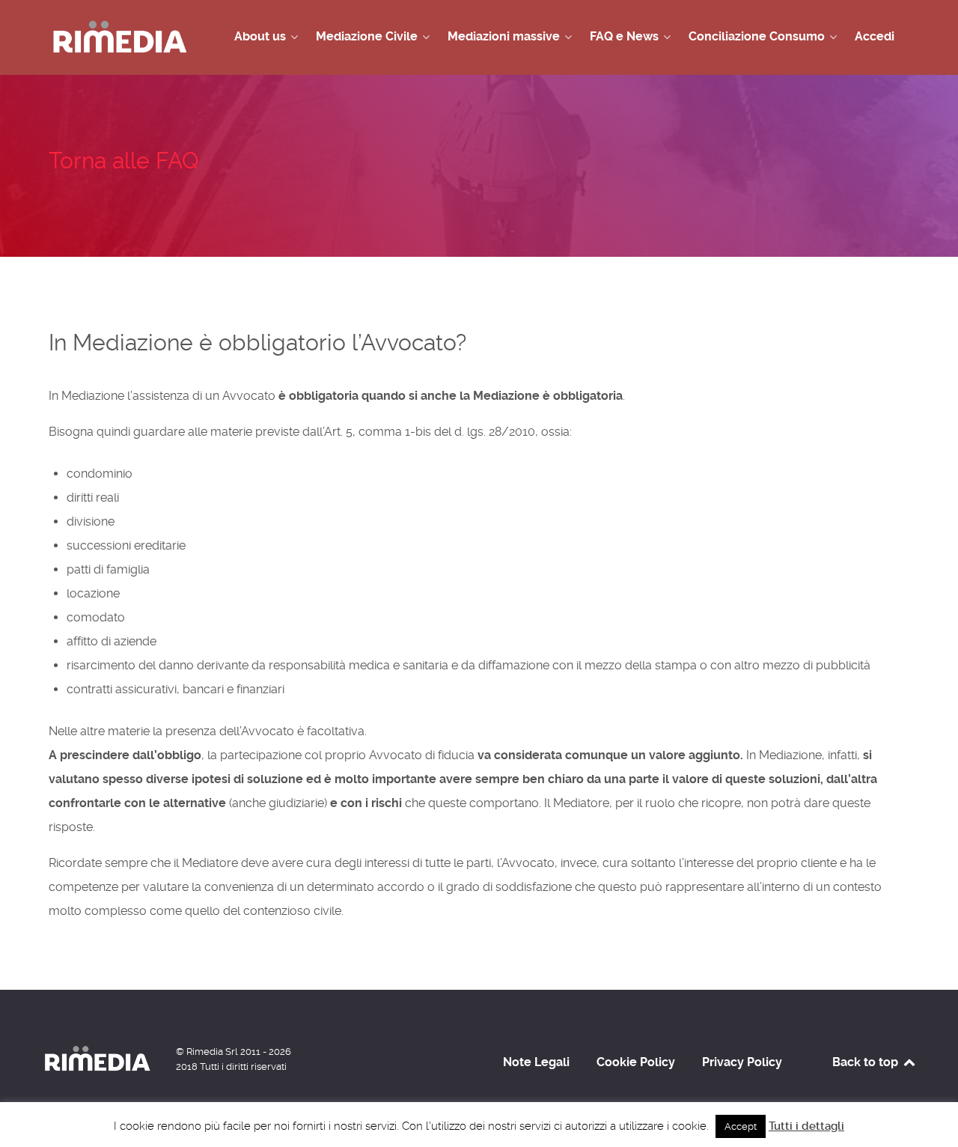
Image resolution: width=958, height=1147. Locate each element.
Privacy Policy (742, 1062)
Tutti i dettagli (806, 1126)
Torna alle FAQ (123, 160)
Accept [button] (740, 1126)
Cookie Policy (636, 1062)
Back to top (866, 1062)
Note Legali (536, 1062)
